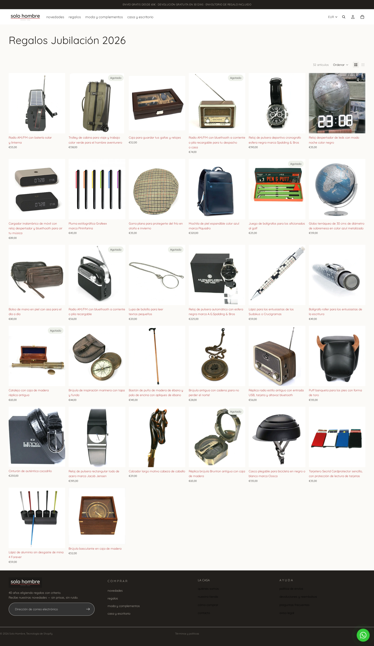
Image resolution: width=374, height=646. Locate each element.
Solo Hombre (17, 633)
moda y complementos (124, 606)
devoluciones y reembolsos (298, 597)
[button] (340, 65)
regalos (113, 598)
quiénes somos (208, 589)
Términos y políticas (187, 633)
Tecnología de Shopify (39, 633)
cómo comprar (208, 605)
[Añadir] (59, 127)
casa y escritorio (119, 613)
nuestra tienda (208, 597)
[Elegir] (59, 213)
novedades (115, 591)
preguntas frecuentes (294, 605)
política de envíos (291, 589)
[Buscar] (343, 17)
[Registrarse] (88, 609)
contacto (204, 613)
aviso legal (286, 613)
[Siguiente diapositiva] (58, 103)
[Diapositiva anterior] (15, 103)
